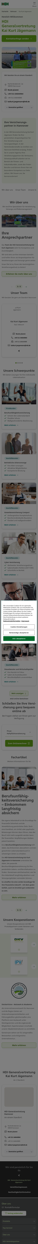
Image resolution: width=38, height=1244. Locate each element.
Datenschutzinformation (11, 621)
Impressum (25, 621)
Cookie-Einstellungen (19, 627)
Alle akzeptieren (18, 638)
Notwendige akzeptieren (19, 633)
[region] (19, 622)
